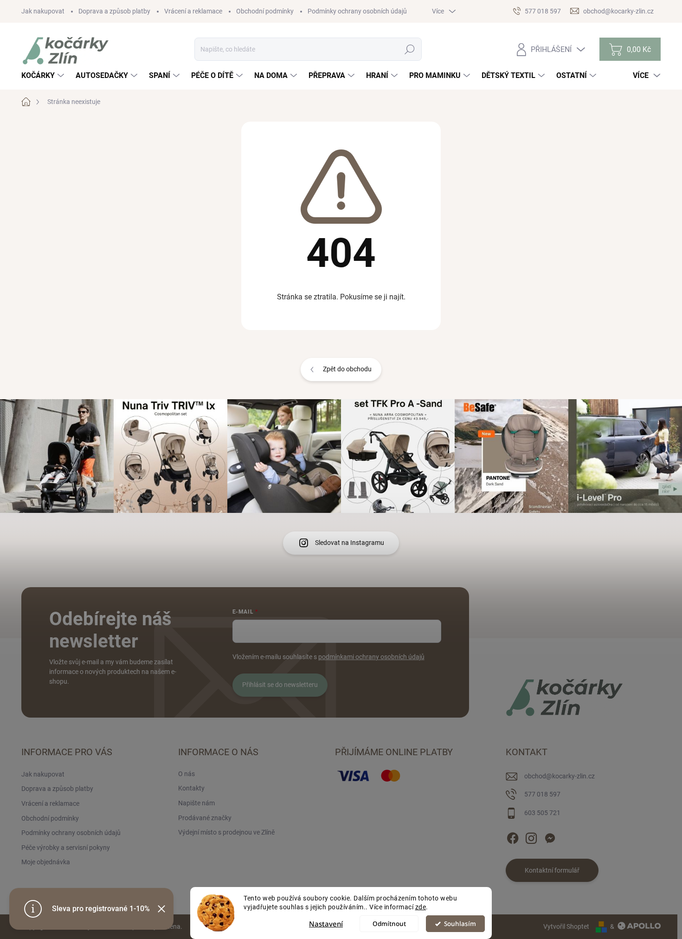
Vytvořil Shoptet (566, 926)
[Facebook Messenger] (550, 836)
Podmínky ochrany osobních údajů (357, 11)
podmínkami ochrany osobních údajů (371, 657)
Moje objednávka (45, 862)
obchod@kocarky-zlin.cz (559, 776)
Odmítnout (389, 924)
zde (420, 907)
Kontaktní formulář (552, 870)
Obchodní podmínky (265, 11)
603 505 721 (542, 812)
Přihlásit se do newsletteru (280, 684)
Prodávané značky (205, 818)
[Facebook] (513, 836)
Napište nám (196, 803)
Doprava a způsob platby (114, 11)
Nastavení (326, 923)
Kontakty (191, 788)
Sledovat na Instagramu (349, 542)
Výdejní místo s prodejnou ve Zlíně (226, 832)
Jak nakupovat (42, 11)
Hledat (409, 49)
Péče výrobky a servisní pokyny (65, 847)
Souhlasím (460, 924)
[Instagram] (531, 836)
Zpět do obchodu (347, 369)
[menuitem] (43, 76)
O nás (186, 773)
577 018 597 (542, 794)
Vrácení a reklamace (193, 11)
